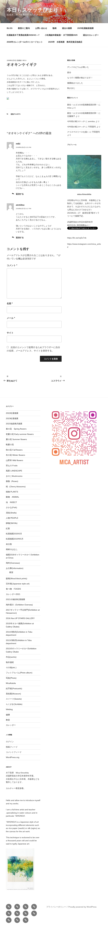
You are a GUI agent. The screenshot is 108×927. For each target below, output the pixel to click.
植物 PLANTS (15, 114)
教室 (11, 572)
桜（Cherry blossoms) (16, 486)
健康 (8, 715)
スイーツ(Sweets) (14, 699)
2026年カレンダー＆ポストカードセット (25, 42)
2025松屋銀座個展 (85, 28)
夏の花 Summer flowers (16, 439)
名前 (10, 303)
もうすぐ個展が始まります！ (80, 78)
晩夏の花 (10, 444)
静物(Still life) (11, 523)
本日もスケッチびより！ (35, 10)
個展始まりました (75, 83)
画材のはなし (12, 549)
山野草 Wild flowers (14, 460)
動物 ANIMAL (12, 497)
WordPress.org (12, 757)
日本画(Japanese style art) (18, 584)
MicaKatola (11, 683)
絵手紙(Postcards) (14, 688)
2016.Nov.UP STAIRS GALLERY (20, 618)
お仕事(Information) (14, 568)
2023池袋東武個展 (14, 424)
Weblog (9, 709)
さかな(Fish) (11, 507)
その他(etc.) (11, 667)
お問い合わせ (41, 28)
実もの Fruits (11, 465)
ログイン (10, 741)
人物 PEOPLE (12, 518)
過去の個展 (67, 28)
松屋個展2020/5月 (14, 534)
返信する (20, 194)
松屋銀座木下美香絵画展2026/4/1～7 (23, 35)
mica (24, 60)
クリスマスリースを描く (78, 132)
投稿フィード (12, 747)
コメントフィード (14, 752)
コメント (12, 265)
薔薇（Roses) (12, 481)
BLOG (10, 28)
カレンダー (11, 725)
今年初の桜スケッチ (76, 121)
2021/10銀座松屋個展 (15, 599)
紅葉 (8, 528)
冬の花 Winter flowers (15, 455)
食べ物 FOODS (13, 589)
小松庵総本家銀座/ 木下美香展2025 (61, 35)
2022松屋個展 (12, 413)
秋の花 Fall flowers (14, 450)
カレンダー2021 (13, 594)
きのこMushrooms (14, 476)
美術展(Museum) (13, 694)
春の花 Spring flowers (16, 429)
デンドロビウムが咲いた (78, 67)
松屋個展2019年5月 (14, 539)
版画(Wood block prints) (16, 578)
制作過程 (10, 662)
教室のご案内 (24, 28)
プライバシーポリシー (56, 907)
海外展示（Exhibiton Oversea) (19, 605)
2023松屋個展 (12, 418)
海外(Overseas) (13, 563)
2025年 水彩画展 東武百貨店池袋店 (65, 42)
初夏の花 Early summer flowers (20, 434)
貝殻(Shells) (11, 513)
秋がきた (71, 88)
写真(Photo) (11, 678)
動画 (55, 28)
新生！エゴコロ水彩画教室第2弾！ (82, 105)
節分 (69, 72)
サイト (10, 333)
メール (11, 318)
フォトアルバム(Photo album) (19, 673)
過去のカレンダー (91, 35)
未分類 (9, 544)
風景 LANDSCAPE (14, 471)
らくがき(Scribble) (14, 704)
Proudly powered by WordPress (82, 907)
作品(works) (11, 657)
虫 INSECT (11, 502)
